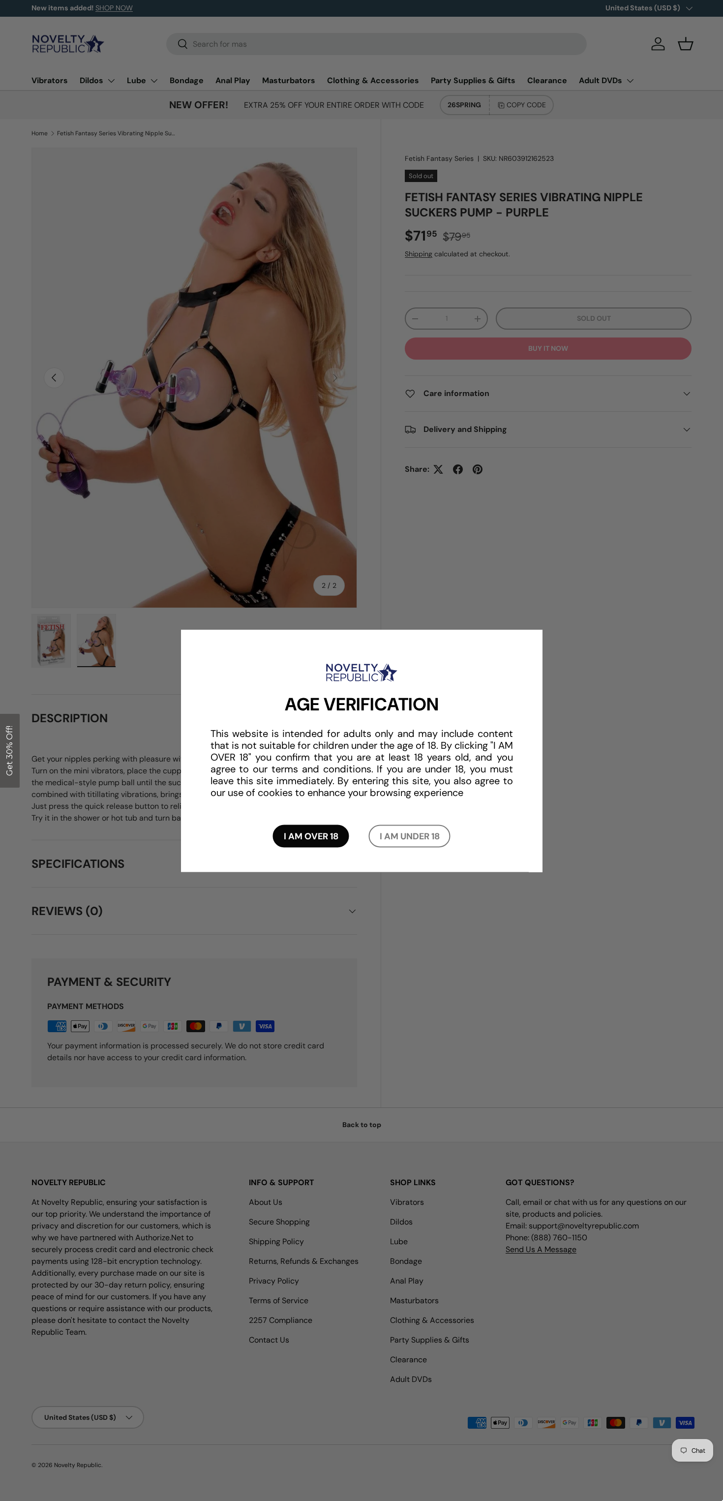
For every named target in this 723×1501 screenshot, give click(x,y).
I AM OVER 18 (311, 836)
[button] (10, 751)
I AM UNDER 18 (410, 836)
